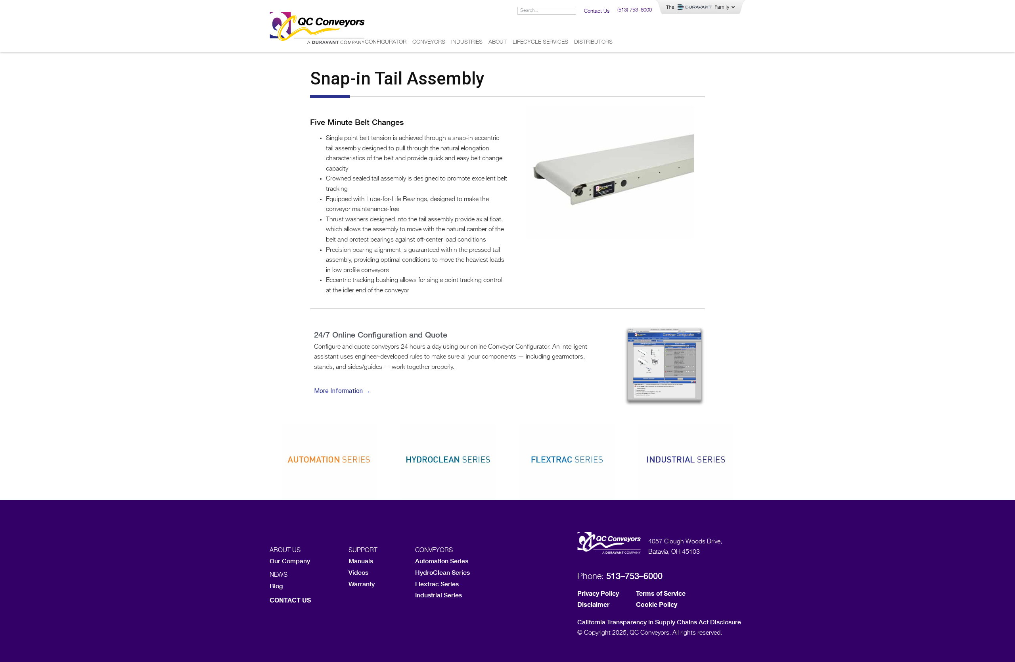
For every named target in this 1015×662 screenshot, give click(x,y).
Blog (276, 585)
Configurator (385, 42)
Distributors (593, 42)
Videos (358, 572)
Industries (467, 42)
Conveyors (428, 42)
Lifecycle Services (540, 42)
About (497, 42)
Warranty (362, 583)
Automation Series (441, 560)
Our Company (290, 560)
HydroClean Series (442, 572)
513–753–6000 (634, 576)
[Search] (572, 10)
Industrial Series (438, 595)
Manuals (361, 560)
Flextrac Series (437, 583)
